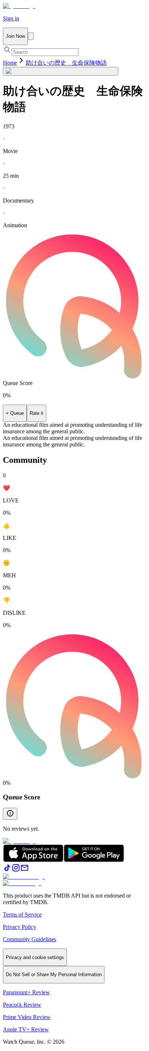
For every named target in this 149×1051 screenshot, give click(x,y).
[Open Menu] (31, 36)
